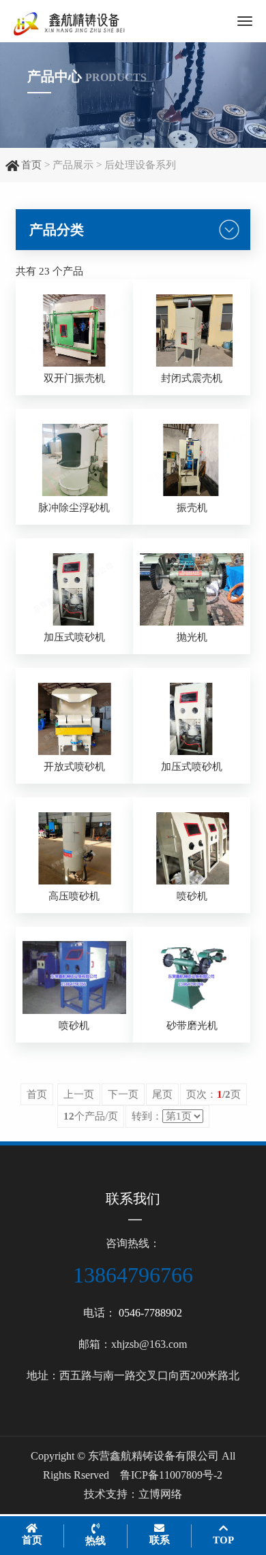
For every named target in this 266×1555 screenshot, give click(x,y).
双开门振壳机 (74, 378)
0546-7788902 (150, 1313)
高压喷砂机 (74, 896)
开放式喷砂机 (74, 766)
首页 (31, 164)
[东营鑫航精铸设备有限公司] (88, 21)
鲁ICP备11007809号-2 (171, 1475)
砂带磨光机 (192, 1025)
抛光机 (192, 637)
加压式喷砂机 (74, 637)
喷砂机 (192, 896)
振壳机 (192, 507)
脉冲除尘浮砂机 (74, 507)
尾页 (162, 1094)
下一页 (123, 1094)
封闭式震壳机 (191, 378)
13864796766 (133, 1275)
